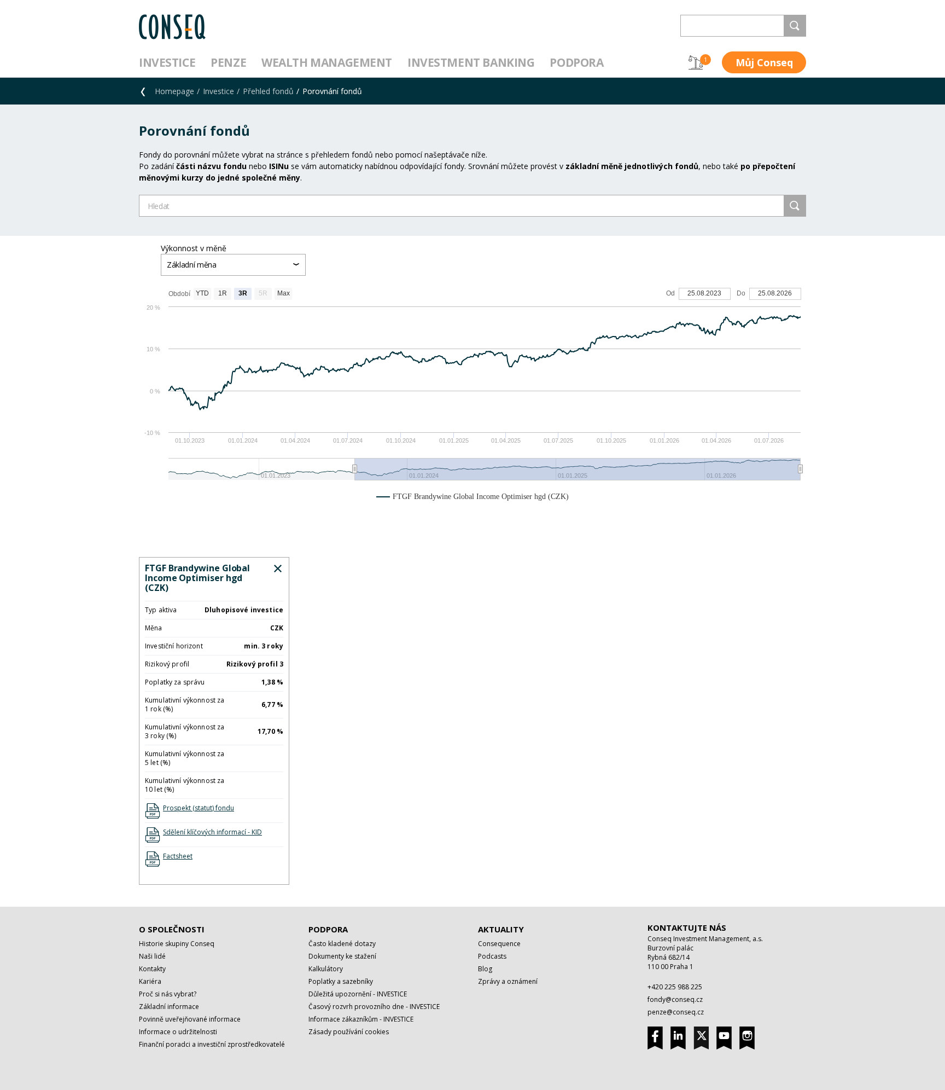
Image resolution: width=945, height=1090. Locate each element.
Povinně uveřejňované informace (190, 1019)
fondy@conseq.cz (675, 999)
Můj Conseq (764, 62)
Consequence (499, 943)
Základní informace (169, 1006)
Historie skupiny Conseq (176, 943)
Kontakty (152, 968)
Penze (228, 62)
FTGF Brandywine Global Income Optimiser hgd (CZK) (197, 578)
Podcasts (492, 956)
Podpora (576, 62)
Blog (485, 968)
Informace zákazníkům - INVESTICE (360, 1019)
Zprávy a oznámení (508, 981)
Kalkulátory (325, 968)
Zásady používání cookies (348, 1031)
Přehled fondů (268, 91)
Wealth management (326, 62)
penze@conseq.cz (676, 1012)
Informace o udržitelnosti (178, 1031)
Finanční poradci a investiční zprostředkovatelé (212, 1044)
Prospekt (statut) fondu (198, 808)
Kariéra (150, 981)
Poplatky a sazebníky (340, 981)
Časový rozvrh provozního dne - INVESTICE (374, 1006)
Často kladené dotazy (342, 943)
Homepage (174, 91)
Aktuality (501, 929)
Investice (167, 62)
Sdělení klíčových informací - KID (212, 832)
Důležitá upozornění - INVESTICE (357, 994)
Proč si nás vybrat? (167, 994)
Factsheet (177, 856)
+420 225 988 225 (675, 987)
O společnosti (172, 929)
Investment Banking (470, 62)
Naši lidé (152, 956)
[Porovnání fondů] (696, 62)
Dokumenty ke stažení (342, 956)
